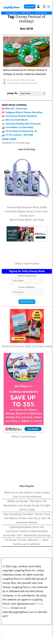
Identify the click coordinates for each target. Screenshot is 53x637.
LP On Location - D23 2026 (19, 134)
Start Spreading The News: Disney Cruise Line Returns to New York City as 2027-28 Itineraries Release (27, 518)
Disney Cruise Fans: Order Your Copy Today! (27, 346)
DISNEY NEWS (9, 139)
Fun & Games (11, 13)
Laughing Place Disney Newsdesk (22, 83)
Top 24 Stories (41, 13)
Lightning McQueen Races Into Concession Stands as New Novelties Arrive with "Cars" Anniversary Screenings (26, 531)
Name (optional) (27, 275)
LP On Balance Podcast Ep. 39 (21, 131)
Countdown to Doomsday (19, 127)
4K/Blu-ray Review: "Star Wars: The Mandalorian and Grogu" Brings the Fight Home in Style (26, 505)
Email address (27, 287)
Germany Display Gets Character (23, 123)
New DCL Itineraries (16, 108)
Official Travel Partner (27, 263)
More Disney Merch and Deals (27, 219)
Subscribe (29, 6)
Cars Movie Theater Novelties (21, 116)
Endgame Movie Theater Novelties (23, 112)
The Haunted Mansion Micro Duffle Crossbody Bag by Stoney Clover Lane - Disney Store (27, 211)
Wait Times (26, 13)
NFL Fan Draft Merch (16, 119)
